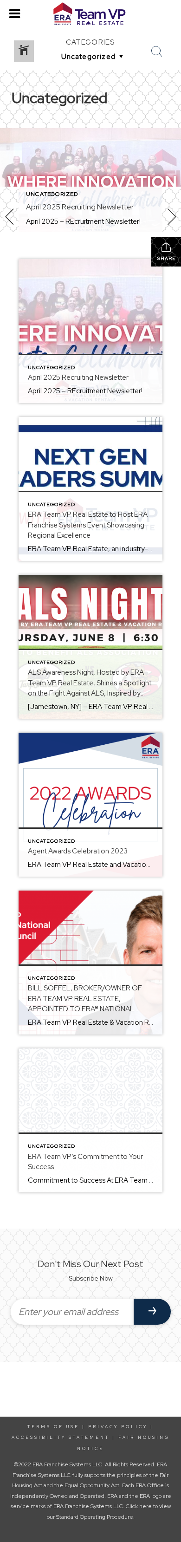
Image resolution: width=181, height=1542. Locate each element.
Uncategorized (52, 194)
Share (166, 258)
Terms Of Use (53, 1427)
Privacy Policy (118, 1427)
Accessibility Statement (61, 1437)
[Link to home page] (90, 14)
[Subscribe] (152, 1312)
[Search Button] (156, 51)
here (145, 1506)
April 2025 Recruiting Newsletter (80, 207)
